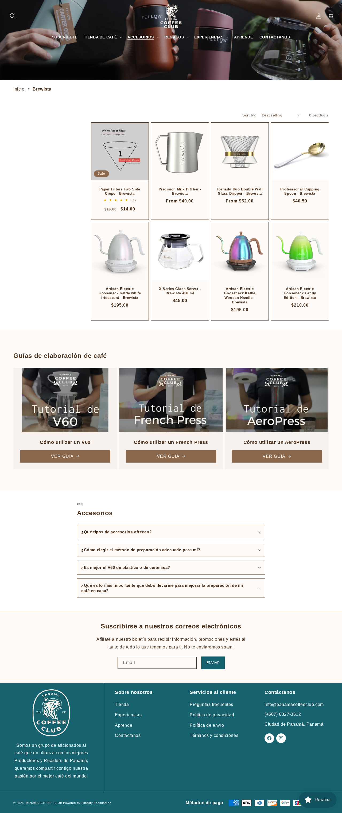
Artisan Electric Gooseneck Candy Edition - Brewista (299, 293)
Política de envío (207, 725)
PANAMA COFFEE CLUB (44, 802)
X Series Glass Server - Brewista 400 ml (180, 291)
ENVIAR (213, 663)
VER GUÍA (62, 456)
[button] (12, 16)
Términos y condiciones (214, 735)
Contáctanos (128, 735)
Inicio (19, 89)
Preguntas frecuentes (211, 704)
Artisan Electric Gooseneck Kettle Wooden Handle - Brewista (239, 295)
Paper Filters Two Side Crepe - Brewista (119, 191)
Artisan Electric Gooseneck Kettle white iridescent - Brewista (120, 293)
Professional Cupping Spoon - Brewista (299, 191)
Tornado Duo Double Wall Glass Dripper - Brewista (240, 191)
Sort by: (249, 115)
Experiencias (128, 715)
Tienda (122, 704)
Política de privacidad (212, 715)
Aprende (123, 725)
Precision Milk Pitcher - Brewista (179, 191)
